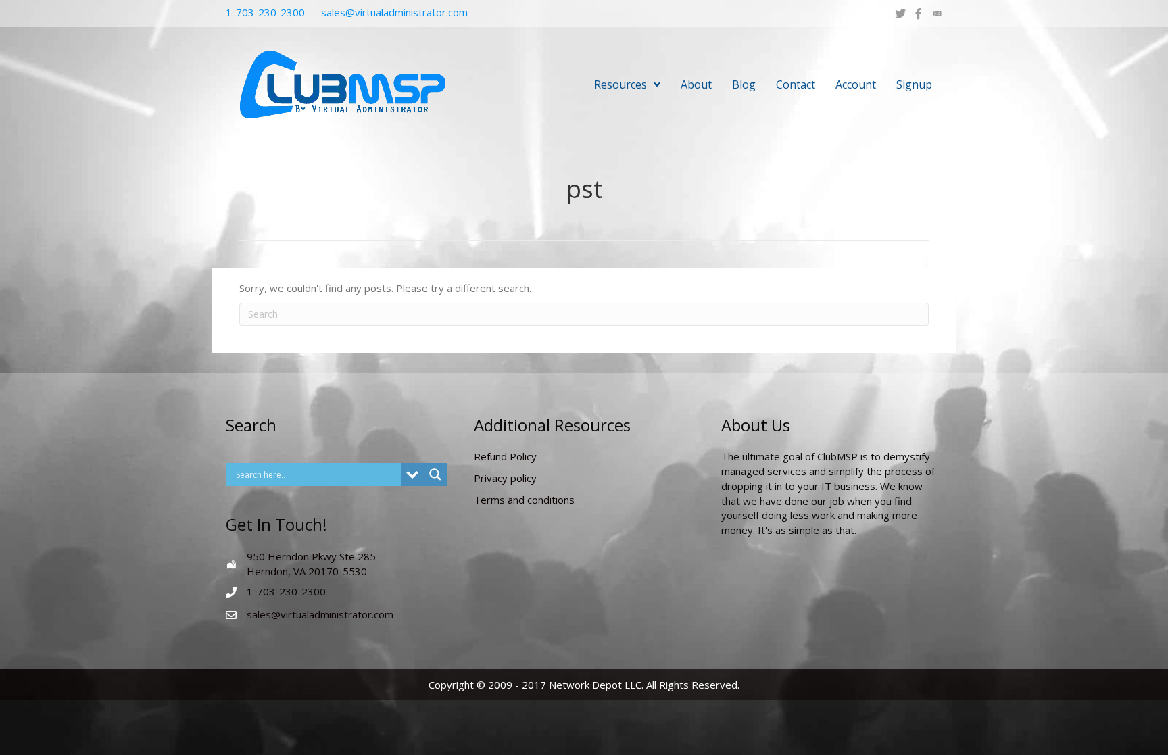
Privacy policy (505, 478)
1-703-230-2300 (265, 12)
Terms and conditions (524, 499)
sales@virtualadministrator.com (394, 12)
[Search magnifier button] (435, 474)
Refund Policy (505, 456)
